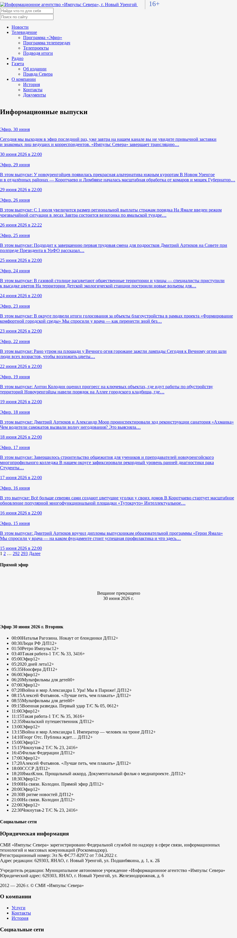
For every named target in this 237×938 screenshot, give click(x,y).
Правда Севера (38, 74)
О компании (24, 79)
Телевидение (24, 32)
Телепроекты (36, 47)
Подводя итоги (38, 53)
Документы (34, 94)
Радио (17, 58)
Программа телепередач (46, 42)
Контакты (32, 89)
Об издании (35, 68)
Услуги (18, 907)
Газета (18, 63)
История (31, 84)
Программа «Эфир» (42, 37)
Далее (34, 553)
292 (16, 553)
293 (24, 553)
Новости (20, 27)
